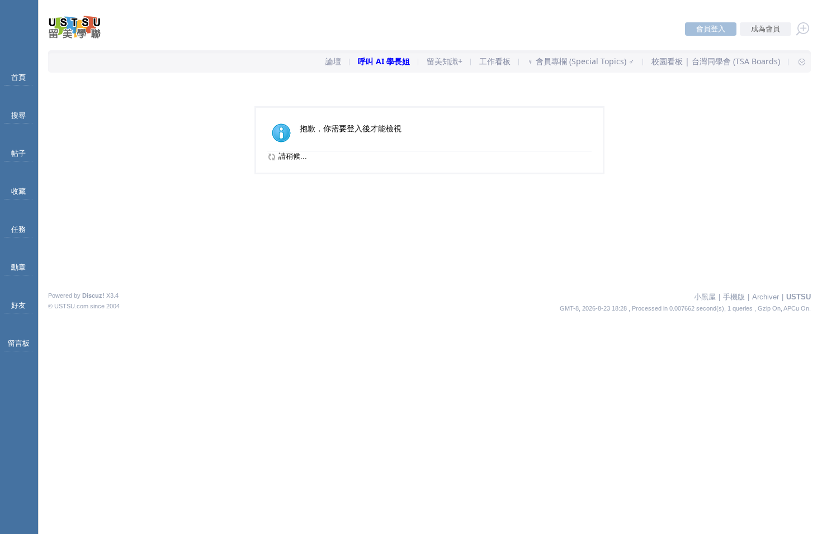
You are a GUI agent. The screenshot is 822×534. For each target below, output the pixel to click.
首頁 (18, 77)
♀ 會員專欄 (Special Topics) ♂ (581, 61)
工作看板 (495, 61)
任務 (18, 229)
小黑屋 (705, 297)
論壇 (333, 61)
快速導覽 (796, 61)
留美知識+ (444, 61)
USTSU (798, 297)
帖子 (18, 153)
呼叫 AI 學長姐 (384, 61)
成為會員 (765, 29)
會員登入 (710, 29)
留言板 (19, 343)
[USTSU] (84, 36)
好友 (18, 305)
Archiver (765, 297)
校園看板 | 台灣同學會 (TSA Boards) (715, 61)
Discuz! (93, 295)
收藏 (18, 191)
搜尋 (18, 115)
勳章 (18, 267)
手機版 (734, 297)
